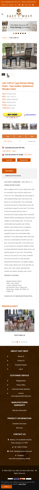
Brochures (19, 428)
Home (4, 38)
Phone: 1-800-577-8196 (29, 2)
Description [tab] (9, 171)
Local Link (9, 160)
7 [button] (26, 342)
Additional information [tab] (13, 176)
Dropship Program (21, 365)
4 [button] (20, 33)
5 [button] (23, 33)
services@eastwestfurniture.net (21, 396)
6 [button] (25, 33)
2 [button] (16, 33)
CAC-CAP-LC (7, 151)
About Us (21, 356)
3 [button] (18, 33)
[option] (19, 26)
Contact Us (4, 5)
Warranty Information (19, 410)
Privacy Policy (21, 385)
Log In (21, 369)
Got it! (6, 486)
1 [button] (13, 33)
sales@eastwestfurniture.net (23, 451)
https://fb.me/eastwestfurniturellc (19, 458)
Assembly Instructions (19, 423)
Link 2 (14, 151)
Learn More (22, 484)
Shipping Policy (21, 381)
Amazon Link (24, 160)
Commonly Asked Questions (21, 389)
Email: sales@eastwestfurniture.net (10, 2)
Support (11, 5)
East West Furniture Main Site (23, 470)
